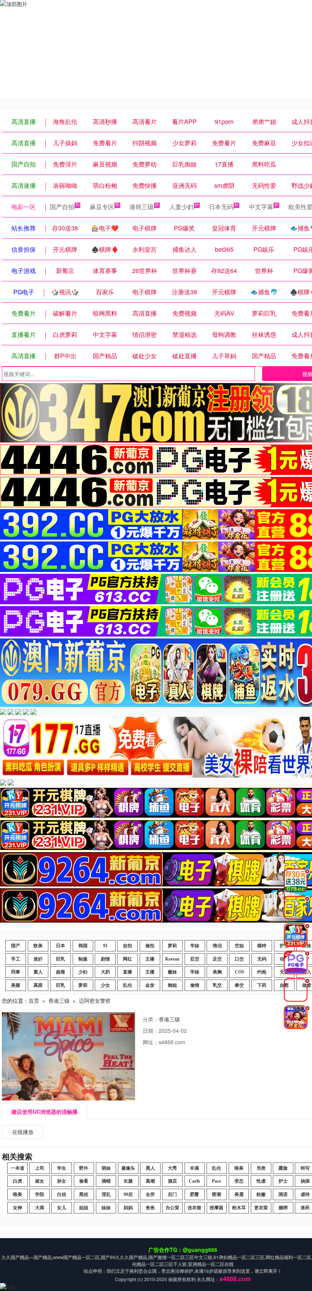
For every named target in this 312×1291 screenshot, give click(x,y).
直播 (127, 972)
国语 (283, 1194)
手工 (15, 959)
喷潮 (216, 1194)
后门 (172, 1194)
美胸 (217, 972)
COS (239, 972)
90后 (128, 1194)
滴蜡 (106, 1181)
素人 (38, 972)
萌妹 (106, 1168)
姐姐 (83, 1207)
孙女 (61, 1181)
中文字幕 (261, 206)
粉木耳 (239, 1207)
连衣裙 (194, 1207)
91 (105, 945)
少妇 (83, 972)
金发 (149, 985)
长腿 (128, 1181)
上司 (39, 1168)
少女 (105, 985)
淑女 (39, 1181)
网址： (151, 1042)
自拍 (127, 945)
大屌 (39, 1207)
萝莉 (172, 945)
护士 (283, 1181)
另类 (261, 1168)
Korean (172, 959)
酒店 (172, 1181)
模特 (261, 945)
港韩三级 (141, 206)
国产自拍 (62, 206)
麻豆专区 (102, 206)
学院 (39, 1194)
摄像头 (128, 1168)
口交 (239, 959)
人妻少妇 (181, 206)
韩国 (83, 945)
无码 (261, 959)
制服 (83, 959)
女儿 (61, 1207)
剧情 (105, 959)
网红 (127, 959)
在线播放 (22, 1131)
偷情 (194, 985)
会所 (150, 1194)
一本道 (17, 1168)
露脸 (283, 1168)
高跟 (38, 985)
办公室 (172, 1207)
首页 (34, 1000)
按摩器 (216, 1207)
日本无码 (221, 206)
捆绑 (283, 1207)
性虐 (261, 1181)
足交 (217, 959)
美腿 (15, 985)
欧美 (38, 945)
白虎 (17, 1181)
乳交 (217, 985)
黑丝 (83, 1194)
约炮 (261, 972)
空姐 (239, 945)
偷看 (83, 1181)
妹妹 (106, 1207)
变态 (239, 1181)
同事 (15, 972)
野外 (83, 1168)
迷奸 (38, 959)
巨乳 (60, 959)
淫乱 (106, 1194)
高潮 (150, 1181)
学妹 (194, 945)
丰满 (194, 1168)
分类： (151, 1019)
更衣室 (261, 1207)
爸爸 (150, 1207)
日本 (60, 945)
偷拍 (149, 945)
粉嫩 (261, 1194)
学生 (61, 1168)
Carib (194, 1181)
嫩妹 (172, 972)
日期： (151, 1030)
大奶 (105, 972)
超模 (60, 972)
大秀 (172, 1168)
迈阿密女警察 (95, 1000)
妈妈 (128, 1207)
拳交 (239, 985)
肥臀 (194, 1194)
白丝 (61, 1194)
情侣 (217, 945)
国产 (15, 945)
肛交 (194, 959)
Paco (216, 1181)
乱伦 (127, 985)
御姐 (172, 985)
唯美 (239, 1168)
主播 (149, 959)
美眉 (239, 1194)
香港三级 (59, 1000)
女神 (17, 1207)
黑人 (150, 1168)
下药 (261, 985)
